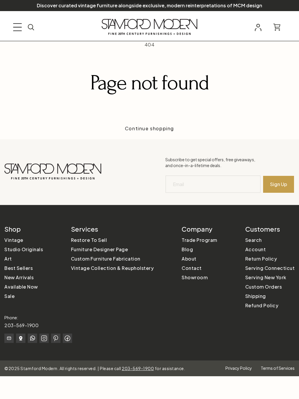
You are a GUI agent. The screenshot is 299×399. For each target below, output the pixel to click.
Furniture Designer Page (99, 249)
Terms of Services (278, 368)
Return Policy (261, 259)
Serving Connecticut (270, 268)
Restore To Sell (89, 240)
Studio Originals (23, 249)
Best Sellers (18, 268)
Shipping (255, 296)
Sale (9, 296)
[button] (17, 27)
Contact (192, 268)
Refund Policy (262, 305)
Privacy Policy (238, 368)
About (189, 259)
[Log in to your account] (258, 27)
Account (255, 249)
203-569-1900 (21, 325)
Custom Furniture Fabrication (105, 259)
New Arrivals (19, 277)
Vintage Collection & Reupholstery (112, 268)
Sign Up (278, 184)
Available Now (21, 287)
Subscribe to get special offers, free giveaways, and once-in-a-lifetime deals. (210, 162)
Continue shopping (149, 128)
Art (8, 259)
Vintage (13, 240)
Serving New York (265, 277)
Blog (187, 249)
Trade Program (199, 240)
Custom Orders (263, 287)
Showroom (195, 277)
